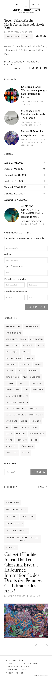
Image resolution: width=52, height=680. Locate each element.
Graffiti (23, 383)
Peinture (27, 36)
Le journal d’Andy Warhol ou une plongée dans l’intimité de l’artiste (34, 92)
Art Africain (31, 327)
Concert (25, 364)
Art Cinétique (13, 333)
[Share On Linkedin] (41, 68)
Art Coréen (36, 339)
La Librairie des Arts (17, 396)
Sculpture (11, 446)
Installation (13, 390)
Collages (11, 364)
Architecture (13, 327)
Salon (34, 440)
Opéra (9, 434)
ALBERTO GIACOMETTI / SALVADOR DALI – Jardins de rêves (32, 211)
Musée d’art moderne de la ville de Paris (24, 26)
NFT (8, 427)
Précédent (10, 487)
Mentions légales (16, 660)
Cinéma (26, 352)
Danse (38, 364)
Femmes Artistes (31, 377)
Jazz (26, 390)
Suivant (43, 487)
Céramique (12, 352)
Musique (36, 421)
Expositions (12, 36)
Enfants (33, 371)
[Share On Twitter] (33, 68)
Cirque (30, 358)
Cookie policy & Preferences (23, 663)
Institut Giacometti (32, 221)
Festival (10, 383)
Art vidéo (28, 345)
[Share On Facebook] (30, 68)
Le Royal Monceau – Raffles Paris (24, 409)
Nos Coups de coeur (25, 427)
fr (33, 4)
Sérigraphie (27, 446)
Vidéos (25, 453)
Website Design (15, 673)
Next (45, 646)
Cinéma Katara (14, 358)
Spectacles (12, 453)
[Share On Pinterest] (37, 68)
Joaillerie (37, 390)
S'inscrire (38, 472)
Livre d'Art (11, 421)
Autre (41, 345)
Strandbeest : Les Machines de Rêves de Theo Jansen (33, 114)
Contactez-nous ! (17, 670)
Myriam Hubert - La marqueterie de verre (32, 133)
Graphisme (37, 383)
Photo (9, 440)
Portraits (22, 440)
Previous (37, 646)
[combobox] (26, 260)
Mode (24, 421)
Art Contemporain (16, 339)
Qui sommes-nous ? (17, 667)
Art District (12, 345)
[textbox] (26, 260)
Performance (37, 434)
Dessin (21, 371)
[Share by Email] (46, 68)
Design (10, 371)
